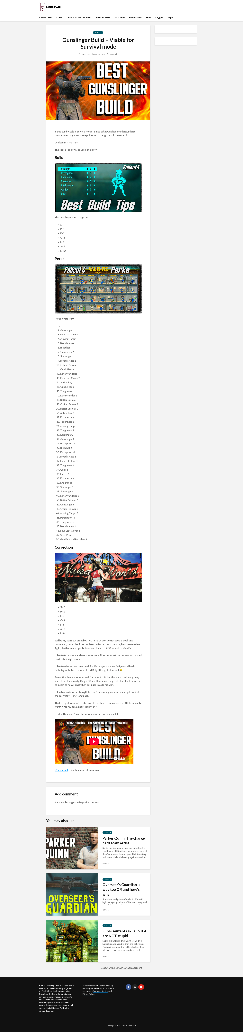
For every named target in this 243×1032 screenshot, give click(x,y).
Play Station (135, 17)
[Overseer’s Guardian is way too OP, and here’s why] (72, 894)
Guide (59, 17)
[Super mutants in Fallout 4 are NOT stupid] (72, 940)
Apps (170, 17)
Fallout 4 (98, 32)
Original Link (61, 770)
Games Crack (45, 17)
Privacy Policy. (89, 994)
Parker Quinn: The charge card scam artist (124, 840)
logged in (73, 802)
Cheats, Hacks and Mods (79, 17)
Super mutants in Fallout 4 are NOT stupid (124, 933)
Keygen (159, 17)
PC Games (120, 17)
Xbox (148, 17)
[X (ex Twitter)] (135, 987)
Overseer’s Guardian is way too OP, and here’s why (121, 889)
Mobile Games (103, 17)
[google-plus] (147, 987)
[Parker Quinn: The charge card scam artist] (72, 847)
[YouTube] (141, 987)
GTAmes (106, 863)
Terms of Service (100, 991)
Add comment (99, 54)
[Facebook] (128, 987)
